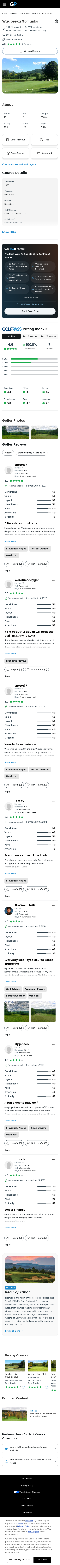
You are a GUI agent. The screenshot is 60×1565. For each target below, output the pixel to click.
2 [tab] (30, 89)
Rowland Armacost (13, 222)
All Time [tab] (11, 336)
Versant (29, 1520)
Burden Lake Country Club (12, 1375)
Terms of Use (27, 1505)
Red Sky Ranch (18, 1292)
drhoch (20, 1159)
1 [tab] (27, 89)
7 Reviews (27, 44)
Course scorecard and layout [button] (19, 164)
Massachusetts (32, 13)
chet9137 (21, 465)
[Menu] (4, 4)
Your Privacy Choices (29, 1492)
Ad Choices (27, 1478)
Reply (7, 570)
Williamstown (46, 13)
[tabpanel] (30, 75)
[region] (30, 1541)
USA (21, 13)
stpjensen (22, 1044)
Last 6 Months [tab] (30, 336)
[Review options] (53, 465)
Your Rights (33, 1531)
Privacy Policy (27, 1485)
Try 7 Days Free (30, 311)
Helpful (16, 563)
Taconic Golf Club (37, 1374)
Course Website (14, 39)
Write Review (24, 1387)
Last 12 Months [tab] (48, 336)
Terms (20, 1523)
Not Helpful (39, 563)
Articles (33, 1411)
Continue (42, 1559)
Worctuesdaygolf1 (28, 580)
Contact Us (27, 1512)
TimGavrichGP (25, 905)
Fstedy (19, 801)
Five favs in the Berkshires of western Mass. (43, 1415)
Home (4, 13)
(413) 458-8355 (14, 35)
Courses (13, 13)
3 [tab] (32, 89)
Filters (8, 452)
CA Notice (26, 1498)
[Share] (56, 21)
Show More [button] (9, 232)
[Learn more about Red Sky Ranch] (30, 1269)
